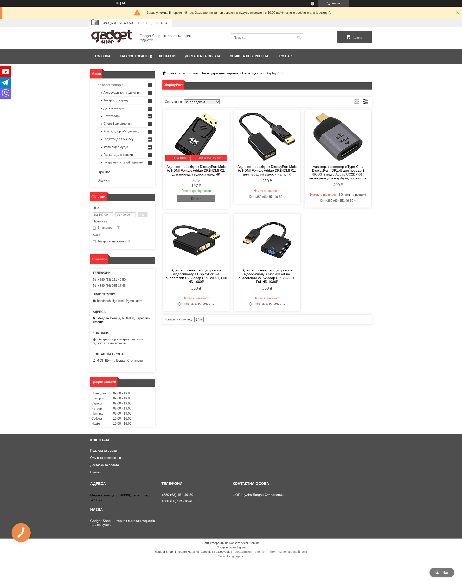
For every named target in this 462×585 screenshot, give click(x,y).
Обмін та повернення (249, 56)
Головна (102, 56)
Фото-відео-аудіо (115, 147)
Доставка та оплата (202, 56)
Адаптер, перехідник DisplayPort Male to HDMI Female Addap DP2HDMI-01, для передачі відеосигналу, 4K (267, 170)
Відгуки (103, 180)
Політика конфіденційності (288, 551)
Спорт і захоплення (117, 123)
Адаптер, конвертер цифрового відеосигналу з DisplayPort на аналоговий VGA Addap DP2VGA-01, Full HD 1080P (266, 276)
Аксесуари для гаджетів (220, 73)
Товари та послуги (183, 73)
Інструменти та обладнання (123, 162)
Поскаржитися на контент (250, 551)
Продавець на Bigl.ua (231, 547)
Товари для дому (115, 100)
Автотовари (111, 116)
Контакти (167, 56)
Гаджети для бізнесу (118, 139)
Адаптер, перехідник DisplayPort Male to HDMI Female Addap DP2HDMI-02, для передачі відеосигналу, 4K (196, 170)
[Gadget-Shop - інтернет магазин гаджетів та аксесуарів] (112, 37)
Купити (196, 198)
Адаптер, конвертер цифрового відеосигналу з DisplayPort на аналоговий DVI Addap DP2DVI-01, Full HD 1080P (196, 276)
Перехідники (252, 73)
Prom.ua (254, 543)
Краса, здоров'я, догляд (121, 131)
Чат (446, 572)
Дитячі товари (113, 108)
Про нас (284, 56)
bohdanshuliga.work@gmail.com (119, 301)
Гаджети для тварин (118, 154)
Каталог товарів (134, 56)
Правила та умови (103, 450)
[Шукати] (299, 37)
